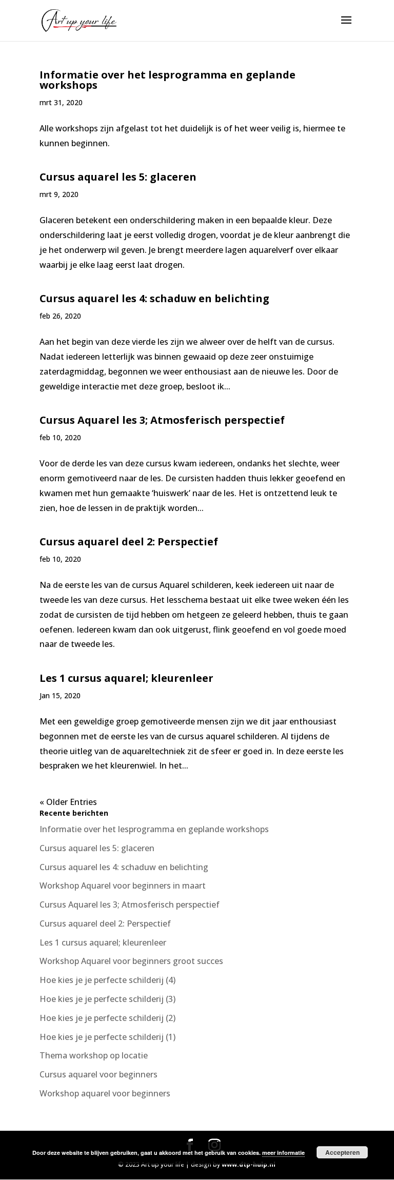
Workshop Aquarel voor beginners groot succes (131, 961)
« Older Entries (68, 802)
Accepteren (342, 1152)
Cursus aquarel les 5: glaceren (118, 177)
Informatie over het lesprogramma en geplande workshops (168, 80)
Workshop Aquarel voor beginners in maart (123, 885)
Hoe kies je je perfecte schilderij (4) (107, 980)
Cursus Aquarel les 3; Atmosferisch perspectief (162, 420)
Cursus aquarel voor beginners (98, 1074)
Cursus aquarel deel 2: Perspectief (129, 541)
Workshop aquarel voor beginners (105, 1093)
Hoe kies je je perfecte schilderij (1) (107, 1037)
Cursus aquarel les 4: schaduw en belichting (154, 298)
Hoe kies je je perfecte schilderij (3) (107, 999)
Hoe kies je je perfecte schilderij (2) (107, 1018)
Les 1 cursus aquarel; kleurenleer (126, 678)
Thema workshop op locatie (94, 1055)
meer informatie (283, 1152)
